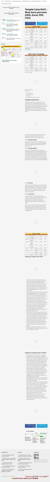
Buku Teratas (44, 1)
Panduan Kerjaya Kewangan (6, 3)
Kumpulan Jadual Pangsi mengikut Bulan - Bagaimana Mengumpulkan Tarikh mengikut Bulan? (13, 30)
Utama (2, 1)
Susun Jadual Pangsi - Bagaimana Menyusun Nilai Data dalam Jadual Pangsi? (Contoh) (12, 25)
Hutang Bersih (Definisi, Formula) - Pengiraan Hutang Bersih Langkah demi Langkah (24, 459)
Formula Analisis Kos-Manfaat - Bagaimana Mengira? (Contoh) (7, 463)
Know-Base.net (3, 476)
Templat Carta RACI (28, 49)
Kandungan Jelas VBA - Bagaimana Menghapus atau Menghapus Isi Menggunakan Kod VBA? (7, 470)
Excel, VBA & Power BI (26, 1)
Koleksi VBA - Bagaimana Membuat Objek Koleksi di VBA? (7, 456)
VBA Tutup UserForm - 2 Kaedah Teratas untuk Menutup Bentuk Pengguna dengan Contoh (8, 459)
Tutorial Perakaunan (8, 1)
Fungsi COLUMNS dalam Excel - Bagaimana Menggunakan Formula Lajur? (43, 440)
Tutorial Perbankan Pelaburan (36, 1)
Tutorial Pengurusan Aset (16, 1)
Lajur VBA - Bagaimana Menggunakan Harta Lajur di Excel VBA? (8, 467)
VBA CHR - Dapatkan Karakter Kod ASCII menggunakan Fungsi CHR (35, 440)
